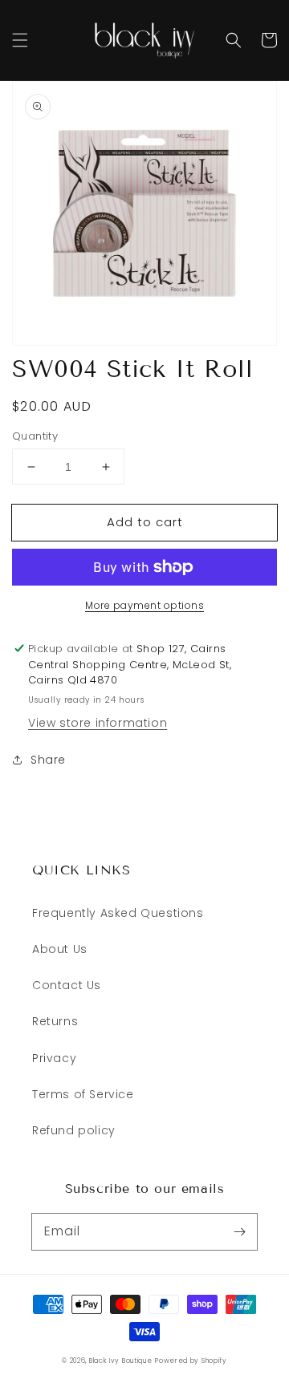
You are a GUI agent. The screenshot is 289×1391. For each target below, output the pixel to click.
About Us (60, 949)
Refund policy (74, 1130)
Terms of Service (83, 1094)
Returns (55, 1021)
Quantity (35, 436)
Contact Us (66, 985)
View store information (97, 723)
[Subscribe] (239, 1231)
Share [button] (48, 760)
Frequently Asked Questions (118, 913)
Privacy (54, 1058)
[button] (20, 40)
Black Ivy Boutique (121, 1360)
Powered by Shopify (191, 1360)
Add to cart (145, 521)
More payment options (144, 605)
